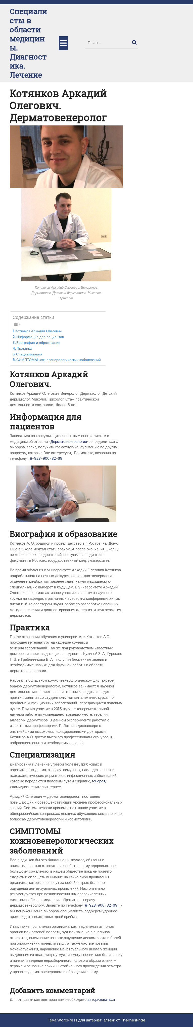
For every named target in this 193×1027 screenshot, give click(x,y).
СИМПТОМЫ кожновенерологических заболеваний (58, 359)
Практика (24, 348)
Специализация (29, 354)
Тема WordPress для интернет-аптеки (81, 1020)
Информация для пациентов (40, 337)
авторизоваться (101, 999)
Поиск (135, 41)
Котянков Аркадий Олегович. (38, 331)
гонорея (98, 781)
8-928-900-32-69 (47, 458)
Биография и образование (38, 342)
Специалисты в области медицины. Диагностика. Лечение (28, 43)
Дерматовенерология (69, 441)
